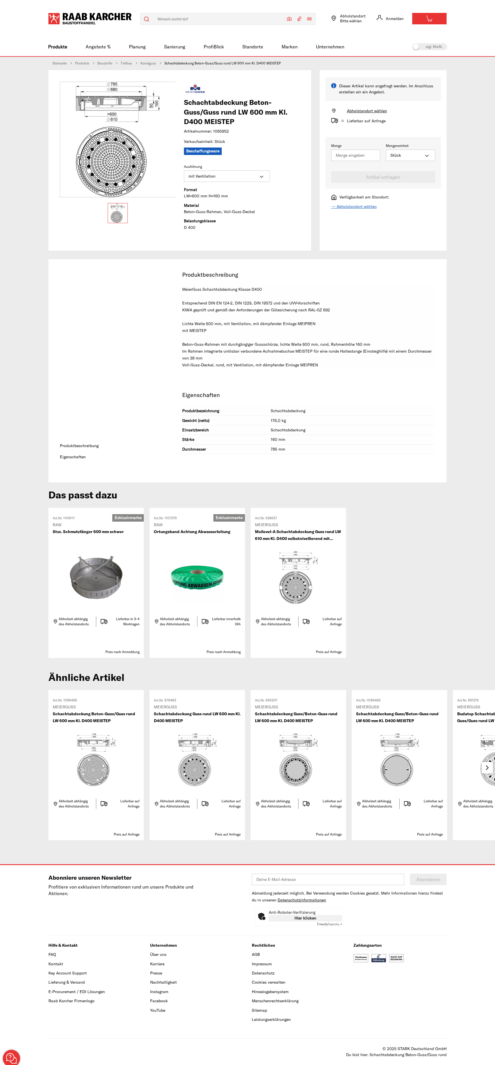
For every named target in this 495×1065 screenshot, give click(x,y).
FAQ (52, 954)
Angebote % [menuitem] (98, 47)
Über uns (158, 954)
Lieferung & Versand (66, 982)
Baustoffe (104, 63)
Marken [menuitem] (290, 47)
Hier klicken (305, 918)
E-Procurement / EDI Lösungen (76, 991)
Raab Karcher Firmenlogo (71, 1000)
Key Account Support (67, 973)
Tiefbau (126, 63)
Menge (336, 146)
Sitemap (259, 1010)
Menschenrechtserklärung (275, 1000)
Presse (156, 973)
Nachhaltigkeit (163, 982)
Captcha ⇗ (329, 924)
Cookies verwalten (268, 982)
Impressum (262, 963)
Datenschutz (263, 973)
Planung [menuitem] (137, 47)
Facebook (159, 1000)
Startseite (59, 63)
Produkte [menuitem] (57, 47)
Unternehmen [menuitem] (330, 47)
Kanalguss (148, 63)
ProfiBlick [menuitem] (214, 47)
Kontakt (55, 963)
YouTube (157, 1010)
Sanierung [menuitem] (174, 47)
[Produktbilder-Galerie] (117, 139)
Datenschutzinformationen (302, 900)
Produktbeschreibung (79, 445)
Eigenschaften (73, 456)
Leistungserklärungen (271, 1019)
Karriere (157, 963)
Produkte (82, 63)
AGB (256, 954)
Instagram (159, 991)
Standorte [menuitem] (252, 47)
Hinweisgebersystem (270, 991)
